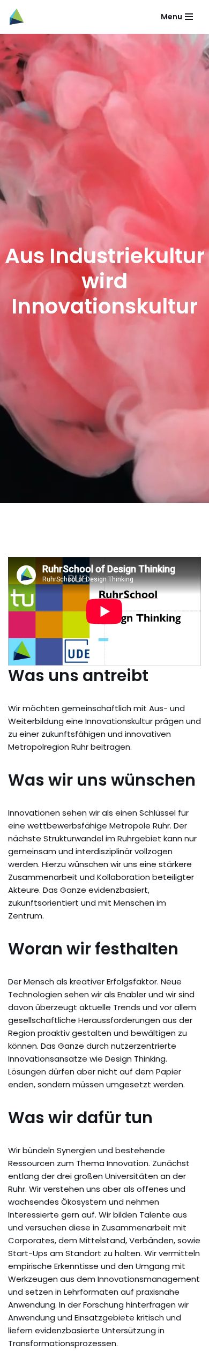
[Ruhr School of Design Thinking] (16, 17)
